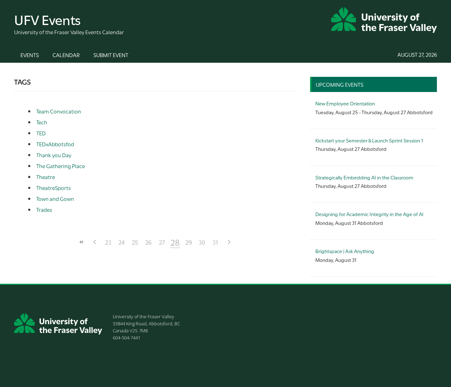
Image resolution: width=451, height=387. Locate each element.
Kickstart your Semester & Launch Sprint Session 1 (369, 140)
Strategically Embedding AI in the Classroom (364, 177)
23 (108, 242)
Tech (41, 122)
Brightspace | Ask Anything (344, 250)
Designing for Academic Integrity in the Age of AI (369, 213)
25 (135, 242)
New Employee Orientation (345, 103)
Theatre (45, 176)
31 (215, 242)
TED (41, 133)
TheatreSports (53, 187)
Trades (44, 209)
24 (121, 242)
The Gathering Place (60, 166)
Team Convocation (58, 111)
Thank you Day (53, 155)
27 (162, 242)
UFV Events (47, 19)
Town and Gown (55, 198)
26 (148, 242)
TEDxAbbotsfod (55, 144)
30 (202, 242)
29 (188, 242)
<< (81, 242)
